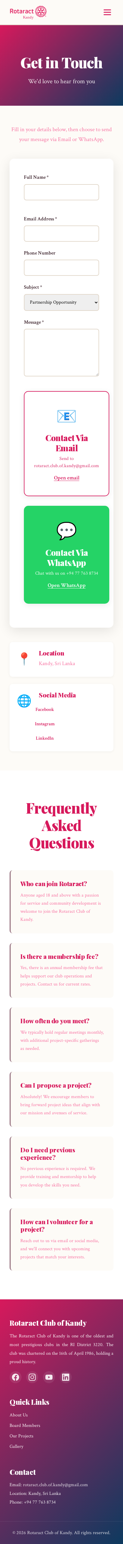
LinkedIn (45, 738)
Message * (34, 322)
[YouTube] (49, 1377)
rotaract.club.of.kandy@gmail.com (55, 1485)
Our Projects (21, 1436)
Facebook (45, 709)
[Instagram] (32, 1377)
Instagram (45, 724)
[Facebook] (15, 1377)
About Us (19, 1415)
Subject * (33, 287)
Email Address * (40, 219)
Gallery (16, 1446)
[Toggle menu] (107, 12)
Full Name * (36, 177)
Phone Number (40, 253)
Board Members (25, 1425)
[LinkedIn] (66, 1377)
